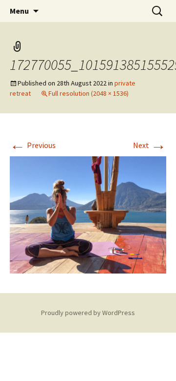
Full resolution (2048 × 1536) (88, 93)
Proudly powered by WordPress (88, 312)
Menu (19, 11)
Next (149, 145)
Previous (33, 145)
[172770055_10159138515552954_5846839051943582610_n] (88, 214)
